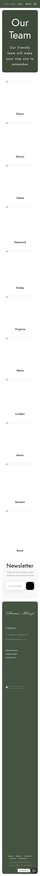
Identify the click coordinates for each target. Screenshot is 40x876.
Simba (20, 288)
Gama (20, 198)
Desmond (20, 242)
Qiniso (20, 157)
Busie (20, 551)
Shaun (20, 114)
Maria (20, 370)
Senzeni (20, 502)
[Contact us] (34, 870)
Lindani (20, 414)
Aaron (20, 455)
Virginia (20, 329)
